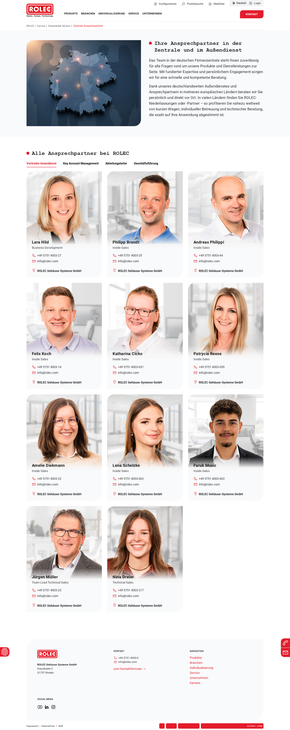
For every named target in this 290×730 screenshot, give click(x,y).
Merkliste (219, 4)
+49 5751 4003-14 (49, 367)
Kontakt (252, 14)
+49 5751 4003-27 (49, 255)
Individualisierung (111, 13)
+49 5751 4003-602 (131, 478)
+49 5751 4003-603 (212, 478)
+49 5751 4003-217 (131, 590)
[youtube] (40, 707)
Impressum (32, 726)
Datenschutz (48, 726)
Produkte (71, 13)
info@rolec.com (47, 261)
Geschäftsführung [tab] (146, 163)
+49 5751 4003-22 (49, 478)
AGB (60, 726)
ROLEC (30, 26)
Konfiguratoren (168, 4)
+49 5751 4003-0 (128, 657)
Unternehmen (152, 13)
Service (133, 13)
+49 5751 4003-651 (131, 367)
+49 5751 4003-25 (130, 255)
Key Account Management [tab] (81, 163)
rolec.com (254, 725)
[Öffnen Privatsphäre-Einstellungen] (4, 652)
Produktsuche (195, 4)
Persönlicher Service (59, 26)
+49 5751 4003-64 (211, 255)
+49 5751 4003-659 (212, 367)
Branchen (88, 13)
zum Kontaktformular (128, 669)
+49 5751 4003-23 (49, 590)
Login (257, 3)
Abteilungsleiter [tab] (116, 163)
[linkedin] (46, 707)
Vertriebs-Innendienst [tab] (41, 163)
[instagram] (53, 707)
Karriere (195, 682)
